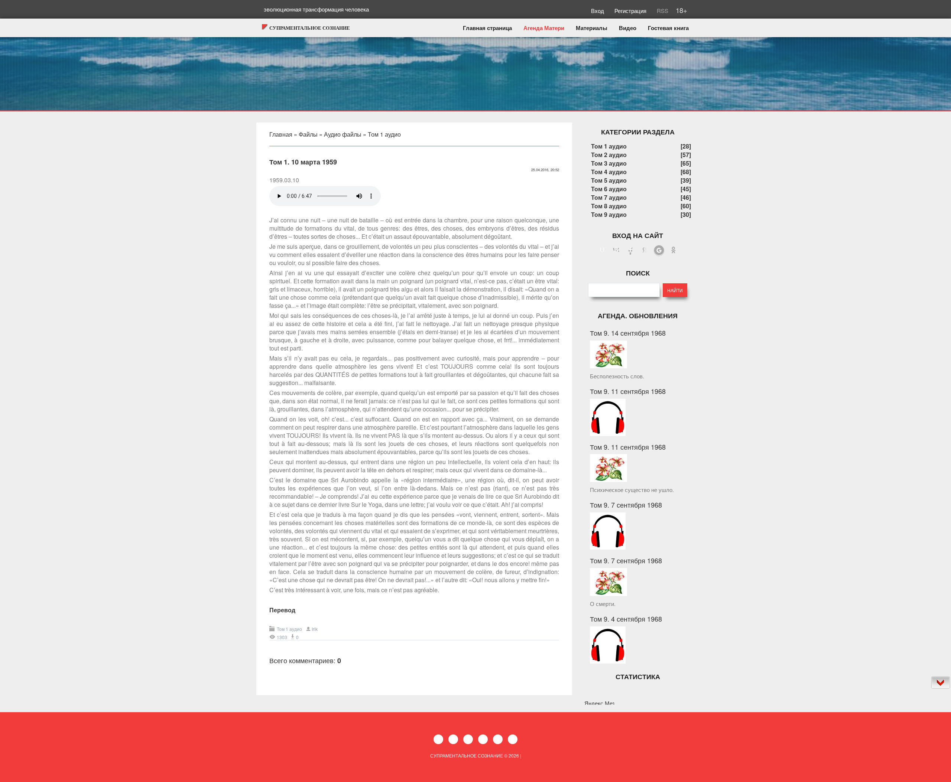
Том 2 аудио (609, 154)
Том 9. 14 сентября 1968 (628, 333)
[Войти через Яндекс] (644, 250)
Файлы (308, 134)
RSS (661, 10)
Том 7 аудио (609, 197)
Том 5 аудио (609, 180)
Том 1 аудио (384, 134)
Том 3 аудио (609, 163)
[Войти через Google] (659, 250)
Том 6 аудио (609, 189)
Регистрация (631, 10)
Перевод (282, 610)
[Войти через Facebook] (630, 250)
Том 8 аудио (609, 206)
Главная (280, 134)
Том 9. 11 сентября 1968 (628, 391)
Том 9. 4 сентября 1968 (626, 618)
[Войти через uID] (602, 250)
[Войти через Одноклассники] (673, 250)
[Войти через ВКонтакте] (616, 250)
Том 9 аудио (609, 214)
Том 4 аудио (609, 171)
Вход (598, 10)
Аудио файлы (342, 134)
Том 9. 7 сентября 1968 (626, 504)
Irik (315, 629)
